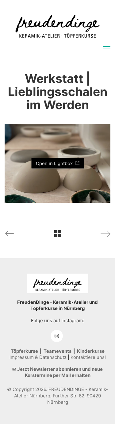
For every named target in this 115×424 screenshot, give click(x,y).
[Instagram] (57, 336)
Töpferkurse (24, 351)
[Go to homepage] (57, 25)
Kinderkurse (91, 351)
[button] (106, 46)
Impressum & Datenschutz (38, 357)
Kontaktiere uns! (88, 357)
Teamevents (57, 351)
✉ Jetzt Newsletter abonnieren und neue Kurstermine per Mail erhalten (57, 372)
